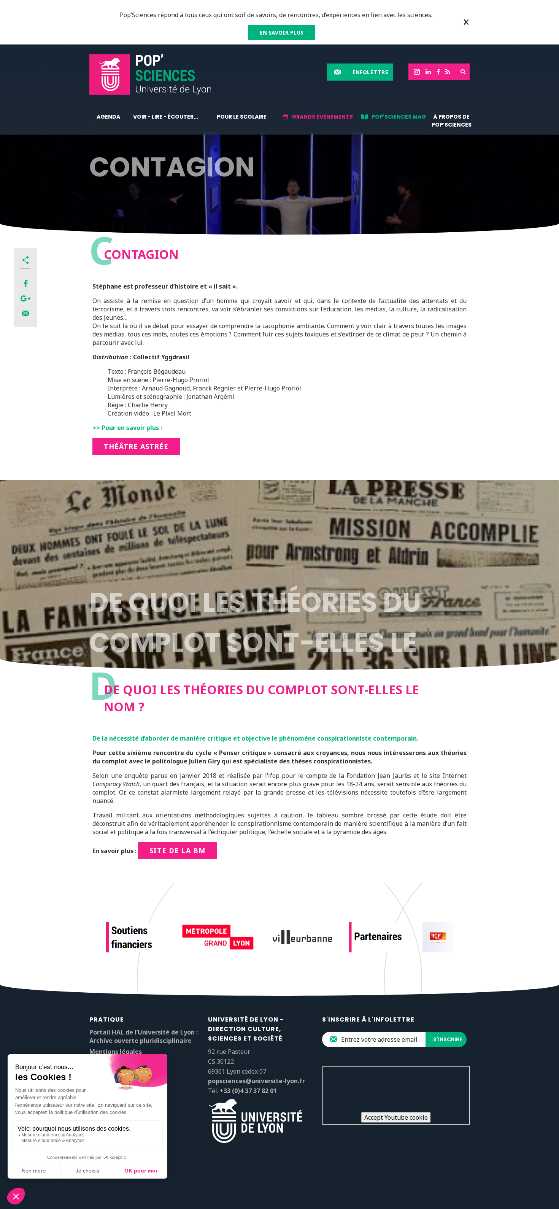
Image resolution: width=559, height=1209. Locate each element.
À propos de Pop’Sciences (452, 121)
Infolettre (370, 72)
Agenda (108, 117)
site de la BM (177, 850)
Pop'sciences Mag (399, 117)
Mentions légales (115, 1051)
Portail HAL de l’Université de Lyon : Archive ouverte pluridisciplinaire (143, 1036)
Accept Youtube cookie (396, 1117)
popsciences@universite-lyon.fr (256, 1081)
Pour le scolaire (242, 117)
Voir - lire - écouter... (165, 117)
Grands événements (322, 117)
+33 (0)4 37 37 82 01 (248, 1091)
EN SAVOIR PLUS (281, 32)
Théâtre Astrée (136, 446)
